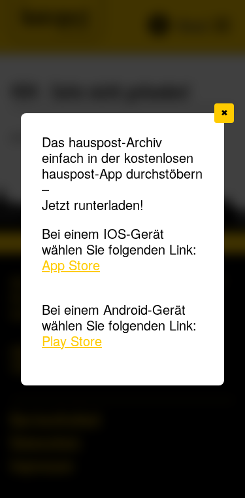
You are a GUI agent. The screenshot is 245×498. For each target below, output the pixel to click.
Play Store (72, 340)
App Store (71, 264)
